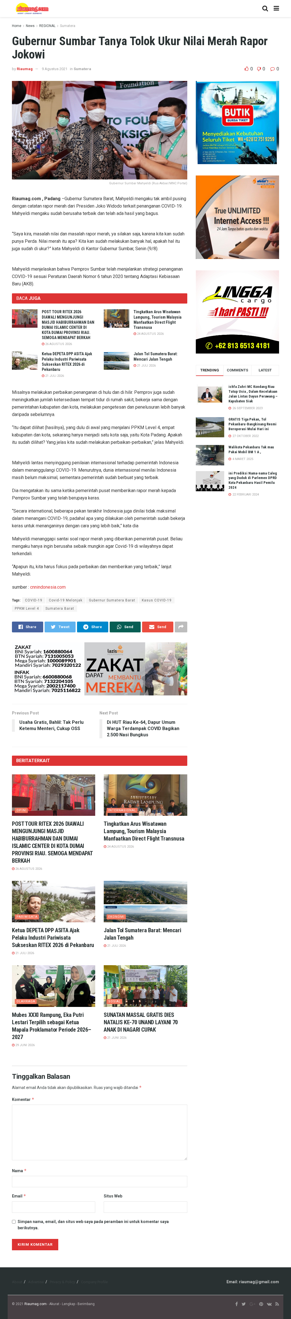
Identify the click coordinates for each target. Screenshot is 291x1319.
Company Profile (94, 1282)
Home (16, 26)
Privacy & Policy (62, 1282)
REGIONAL (47, 26)
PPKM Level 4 (27, 609)
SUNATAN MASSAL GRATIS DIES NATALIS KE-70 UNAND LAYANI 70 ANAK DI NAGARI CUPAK (141, 1022)
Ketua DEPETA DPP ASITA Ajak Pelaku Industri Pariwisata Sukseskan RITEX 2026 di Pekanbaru (53, 937)
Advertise (36, 1282)
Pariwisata (27, 917)
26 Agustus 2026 (58, 344)
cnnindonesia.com (48, 587)
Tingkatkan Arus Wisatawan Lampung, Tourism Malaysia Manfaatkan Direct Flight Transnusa (144, 831)
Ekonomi (116, 917)
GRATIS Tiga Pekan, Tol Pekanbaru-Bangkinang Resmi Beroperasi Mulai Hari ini (252, 424)
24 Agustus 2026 (150, 334)
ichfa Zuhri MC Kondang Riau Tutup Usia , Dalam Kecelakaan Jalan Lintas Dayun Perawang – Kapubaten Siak (253, 393)
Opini (21, 810)
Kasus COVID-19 (157, 600)
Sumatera (67, 26)
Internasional (122, 810)
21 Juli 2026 (54, 376)
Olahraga (25, 1001)
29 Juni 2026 (24, 1045)
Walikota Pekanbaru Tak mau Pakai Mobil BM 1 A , (251, 449)
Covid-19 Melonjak (65, 600)
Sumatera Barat (59, 609)
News (30, 26)
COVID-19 (33, 600)
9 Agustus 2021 (54, 69)
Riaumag (25, 69)
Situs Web (113, 1196)
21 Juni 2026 (116, 1038)
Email (19, 1196)
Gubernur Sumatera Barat (112, 600)
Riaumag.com (35, 1304)
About (17, 1282)
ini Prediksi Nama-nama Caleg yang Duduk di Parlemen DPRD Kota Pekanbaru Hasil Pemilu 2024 (252, 480)
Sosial (114, 1001)
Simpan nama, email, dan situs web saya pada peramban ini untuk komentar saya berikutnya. (93, 1224)
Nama (19, 1170)
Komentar (23, 1099)
